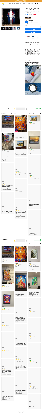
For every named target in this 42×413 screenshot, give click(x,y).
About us (21, 3)
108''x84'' (30, 21)
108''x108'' (27, 23)
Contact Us (25, 3)
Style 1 (33, 15)
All (3, 6)
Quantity (26, 25)
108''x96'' (37, 21)
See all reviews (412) (4, 109)
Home (10, 3)
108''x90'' (33, 21)
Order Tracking (30, 3)
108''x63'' (32, 20)
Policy (17, 3)
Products (13, 3)
